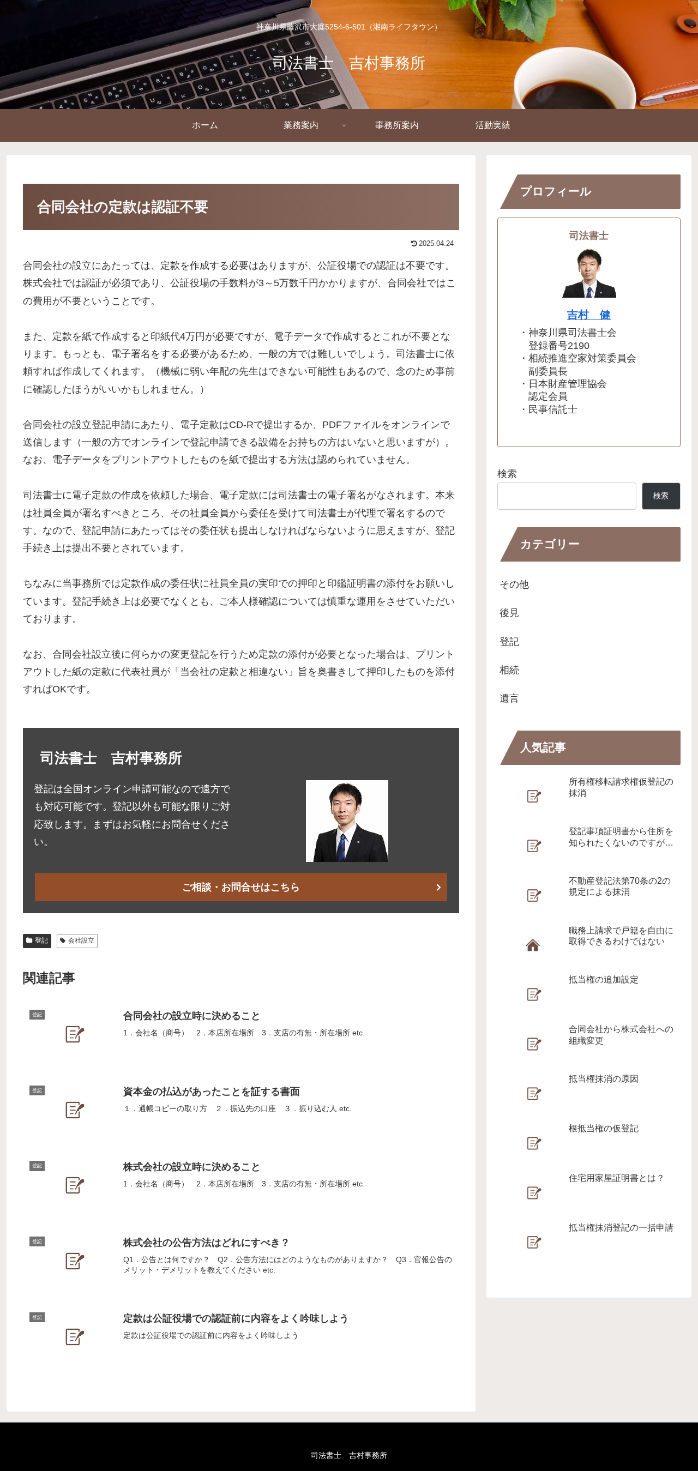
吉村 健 (589, 315)
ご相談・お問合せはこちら (241, 887)
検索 (507, 473)
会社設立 (81, 940)
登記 (41, 940)
